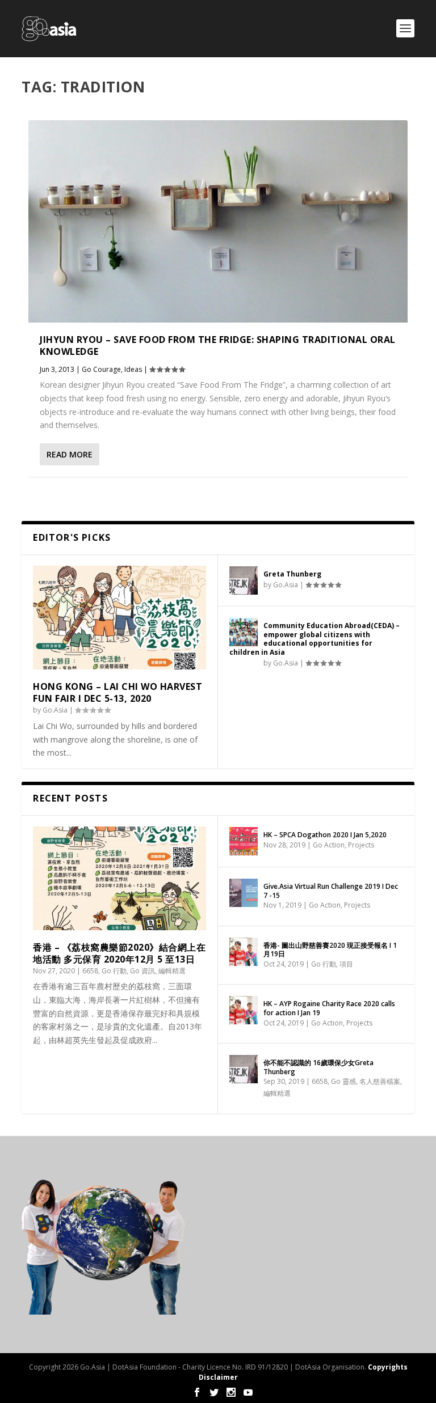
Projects (361, 845)
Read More (70, 454)
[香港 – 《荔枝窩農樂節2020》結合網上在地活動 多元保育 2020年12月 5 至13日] (119, 878)
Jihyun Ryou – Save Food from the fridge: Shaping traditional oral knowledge (218, 345)
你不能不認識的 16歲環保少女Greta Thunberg (318, 1067)
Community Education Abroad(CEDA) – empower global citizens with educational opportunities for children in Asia (314, 639)
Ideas (133, 369)
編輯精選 (172, 971)
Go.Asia (55, 710)
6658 (90, 971)
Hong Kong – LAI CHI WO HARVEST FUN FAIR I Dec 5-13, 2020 (117, 692)
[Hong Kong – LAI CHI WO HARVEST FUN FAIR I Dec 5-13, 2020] (119, 617)
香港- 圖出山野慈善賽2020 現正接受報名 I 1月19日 (330, 949)
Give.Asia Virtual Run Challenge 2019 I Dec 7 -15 (330, 890)
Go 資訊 (142, 971)
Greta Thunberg (292, 574)
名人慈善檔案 (379, 1081)
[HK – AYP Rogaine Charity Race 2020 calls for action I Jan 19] (243, 1010)
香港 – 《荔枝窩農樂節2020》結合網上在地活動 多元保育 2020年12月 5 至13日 (119, 953)
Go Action (329, 845)
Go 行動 (114, 971)
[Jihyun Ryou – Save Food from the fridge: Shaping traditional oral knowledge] (217, 221)
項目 (346, 964)
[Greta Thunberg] (243, 580)
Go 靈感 (343, 1081)
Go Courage (101, 369)
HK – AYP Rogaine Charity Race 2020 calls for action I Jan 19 (329, 1008)
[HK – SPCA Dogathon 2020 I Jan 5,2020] (243, 841)
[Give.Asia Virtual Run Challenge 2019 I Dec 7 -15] (243, 893)
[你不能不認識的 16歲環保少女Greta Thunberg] (243, 1069)
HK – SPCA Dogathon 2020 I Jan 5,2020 (325, 835)
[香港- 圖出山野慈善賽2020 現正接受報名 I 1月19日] (243, 952)
